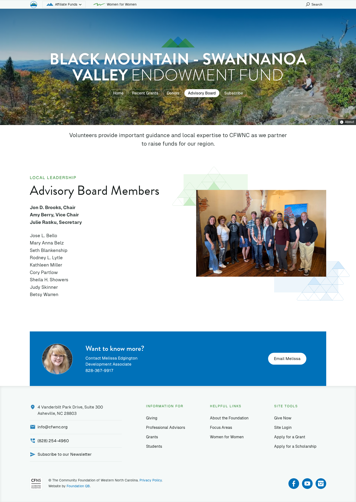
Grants (152, 437)
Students (154, 446)
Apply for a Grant (289, 437)
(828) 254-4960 (53, 440)
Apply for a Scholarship (295, 446)
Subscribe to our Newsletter (65, 454)
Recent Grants (145, 93)
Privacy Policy (150, 480)
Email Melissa (287, 358)
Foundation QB (78, 486)
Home (118, 93)
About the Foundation (229, 418)
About (349, 122)
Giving (151, 418)
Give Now (282, 418)
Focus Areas (221, 427)
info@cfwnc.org (53, 426)
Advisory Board (202, 93)
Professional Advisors (165, 427)
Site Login (283, 427)
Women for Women (122, 4)
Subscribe (233, 93)
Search (316, 4)
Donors (173, 93)
